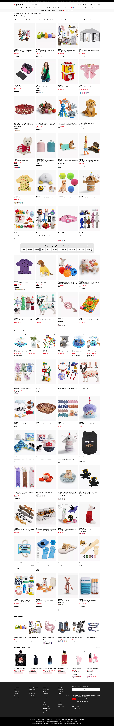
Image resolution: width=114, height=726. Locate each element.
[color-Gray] (62, 325)
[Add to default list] (26, 335)
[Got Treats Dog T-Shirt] (89, 442)
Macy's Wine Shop (46, 697)
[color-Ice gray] (62, 499)
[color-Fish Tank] (23, 203)
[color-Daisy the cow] (39, 496)
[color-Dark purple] (88, 93)
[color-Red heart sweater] (82, 533)
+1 (67, 641)
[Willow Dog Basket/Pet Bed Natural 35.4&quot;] (46, 408)
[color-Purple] (91, 355)
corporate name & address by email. (75, 723)
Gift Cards (30, 691)
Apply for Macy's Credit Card (33, 687)
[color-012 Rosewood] (93, 676)
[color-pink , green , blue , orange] (17, 393)
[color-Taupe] (60, 167)
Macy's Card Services (32, 695)
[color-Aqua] (58, 167)
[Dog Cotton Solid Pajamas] (46, 267)
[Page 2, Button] (66, 610)
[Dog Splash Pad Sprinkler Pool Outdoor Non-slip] (20, 342)
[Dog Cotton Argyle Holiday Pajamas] (24, 145)
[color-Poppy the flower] (42, 496)
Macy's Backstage (46, 693)
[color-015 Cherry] (95, 676)
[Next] (33, 35)
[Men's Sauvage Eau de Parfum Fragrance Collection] (49, 658)
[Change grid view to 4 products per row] (84, 20)
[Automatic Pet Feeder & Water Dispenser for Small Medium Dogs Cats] (64, 627)
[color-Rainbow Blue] (21, 289)
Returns (15, 695)
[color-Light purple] (86, 93)
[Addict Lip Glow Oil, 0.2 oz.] (93, 658)
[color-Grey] (42, 92)
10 (63, 609)
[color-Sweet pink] (58, 240)
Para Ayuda (16, 693)
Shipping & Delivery (17, 697)
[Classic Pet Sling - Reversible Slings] (46, 71)
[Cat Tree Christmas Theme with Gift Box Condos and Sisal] (46, 372)
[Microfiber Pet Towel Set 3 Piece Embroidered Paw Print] (68, 145)
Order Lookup (16, 691)
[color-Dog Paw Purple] (15, 289)
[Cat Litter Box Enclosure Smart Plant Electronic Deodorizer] (35, 342)
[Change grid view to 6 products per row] (86, 19)
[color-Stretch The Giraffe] (44, 496)
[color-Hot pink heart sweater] (84, 533)
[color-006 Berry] (89, 676)
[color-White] (89, 355)
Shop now (70, 10)
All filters (90, 245)
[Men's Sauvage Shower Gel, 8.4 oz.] (35, 658)
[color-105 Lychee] (80, 676)
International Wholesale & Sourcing (64, 695)
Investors (59, 693)
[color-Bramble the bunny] (58, 604)
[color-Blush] (58, 325)
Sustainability (60, 704)
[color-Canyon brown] (17, 130)
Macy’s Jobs (60, 697)
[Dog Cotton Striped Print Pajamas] (24, 267)
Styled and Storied (61, 706)
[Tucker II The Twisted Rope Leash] (49, 627)
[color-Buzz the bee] (40, 496)
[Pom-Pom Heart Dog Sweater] (89, 514)
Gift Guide (18, 13)
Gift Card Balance (32, 693)
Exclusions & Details (80, 701)
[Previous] (15, 35)
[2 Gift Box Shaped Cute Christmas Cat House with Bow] (68, 71)
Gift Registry (45, 712)
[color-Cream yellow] (66, 641)
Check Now (86, 701)
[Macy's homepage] (15, 13)
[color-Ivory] (50, 643)
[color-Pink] (39, 92)
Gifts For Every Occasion (25, 13)
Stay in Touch (45, 702)
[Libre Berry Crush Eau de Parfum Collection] (64, 658)
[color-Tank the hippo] (60, 604)
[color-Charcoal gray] (58, 641)
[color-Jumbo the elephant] (62, 604)
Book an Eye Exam (46, 708)
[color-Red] (84, 93)
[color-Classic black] (64, 240)
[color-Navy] (51, 643)
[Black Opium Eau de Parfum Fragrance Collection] (20, 658)
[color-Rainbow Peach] (23, 289)
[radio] (37, 92)
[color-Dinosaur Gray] (19, 203)
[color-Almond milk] (60, 325)
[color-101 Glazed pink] (73, 676)
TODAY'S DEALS (25, 1)
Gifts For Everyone (34, 13)
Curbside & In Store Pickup (47, 687)
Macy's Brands (45, 695)
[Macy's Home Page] (18, 5)
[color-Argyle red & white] (15, 167)
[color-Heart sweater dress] (80, 533)
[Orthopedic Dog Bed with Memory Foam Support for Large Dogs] (68, 548)
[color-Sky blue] (80, 93)
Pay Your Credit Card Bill (33, 697)
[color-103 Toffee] (77, 676)
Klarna (15, 689)
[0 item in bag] (99, 5)
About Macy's (60, 687)
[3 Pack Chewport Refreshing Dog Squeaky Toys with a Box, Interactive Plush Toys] (89, 585)
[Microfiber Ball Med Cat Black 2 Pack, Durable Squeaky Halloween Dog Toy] (89, 477)
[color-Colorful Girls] (17, 289)
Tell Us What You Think (47, 710)
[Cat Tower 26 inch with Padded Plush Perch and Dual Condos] (64, 342)
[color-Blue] (40, 92)
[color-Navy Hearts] (17, 167)
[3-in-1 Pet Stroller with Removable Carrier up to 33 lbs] (78, 627)
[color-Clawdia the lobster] (37, 496)
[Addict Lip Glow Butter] (78, 658)
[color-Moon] (19, 167)
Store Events (45, 704)
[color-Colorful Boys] (19, 289)
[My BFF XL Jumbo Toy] (68, 585)
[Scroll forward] (91, 250)
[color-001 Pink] (87, 676)
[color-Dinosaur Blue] (21, 203)
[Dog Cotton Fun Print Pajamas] (24, 182)
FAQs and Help (16, 687)
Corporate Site (60, 691)
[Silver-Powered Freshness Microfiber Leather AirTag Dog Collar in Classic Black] (68, 218)
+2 (24, 202)
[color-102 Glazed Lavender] (75, 676)
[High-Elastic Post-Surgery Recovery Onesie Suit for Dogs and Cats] (89, 372)
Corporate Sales (60, 689)
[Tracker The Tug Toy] (68, 304)
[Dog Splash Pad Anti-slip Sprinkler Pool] (78, 342)
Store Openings (46, 706)
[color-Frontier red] (15, 130)
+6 (46, 496)
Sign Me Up (86, 689)
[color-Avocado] (15, 203)
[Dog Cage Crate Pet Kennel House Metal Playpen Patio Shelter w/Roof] (89, 35)
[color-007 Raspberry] (91, 676)
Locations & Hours (46, 689)
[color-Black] (37, 92)
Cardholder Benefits (32, 689)
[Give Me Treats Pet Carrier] (24, 71)
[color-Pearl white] (19, 130)
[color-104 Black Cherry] (79, 676)
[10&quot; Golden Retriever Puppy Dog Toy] (89, 108)
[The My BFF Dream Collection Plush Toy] (46, 477)
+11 (97, 676)
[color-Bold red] (60, 240)
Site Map (59, 702)
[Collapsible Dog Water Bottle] (89, 548)
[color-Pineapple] (17, 203)
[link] (24, 53)
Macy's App (45, 691)
